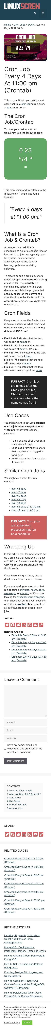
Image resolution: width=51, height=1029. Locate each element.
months (24, 593)
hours (34, 589)
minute (23, 341)
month (27, 363)
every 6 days (18, 495)
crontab (21, 604)
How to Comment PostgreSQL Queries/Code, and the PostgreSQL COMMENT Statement (24, 984)
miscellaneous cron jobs (30, 597)
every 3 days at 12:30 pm (26, 506)
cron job (26, 104)
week (39, 370)
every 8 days (18, 503)
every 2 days (18, 488)
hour (22, 349)
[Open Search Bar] (35, 13)
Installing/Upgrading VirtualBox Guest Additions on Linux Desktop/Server (22, 939)
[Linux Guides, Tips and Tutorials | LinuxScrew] (22, 5)
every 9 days (18, 499)
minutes (24, 589)
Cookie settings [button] (12, 1022)
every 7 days (18, 492)
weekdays (10, 593)
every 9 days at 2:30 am (25, 510)
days (9, 107)
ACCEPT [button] (27, 1022)
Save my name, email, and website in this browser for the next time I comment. (24, 749)
